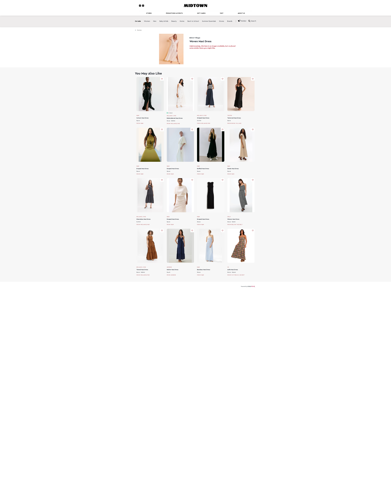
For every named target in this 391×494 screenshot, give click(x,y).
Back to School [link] (193, 21)
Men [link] (154, 21)
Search (253, 21)
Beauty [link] (174, 21)
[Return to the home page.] (195, 5)
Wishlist (243, 21)
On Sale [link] (138, 21)
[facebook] (140, 6)
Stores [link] (221, 21)
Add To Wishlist (162, 79)
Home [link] (182, 21)
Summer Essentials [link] (209, 21)
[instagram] (143, 6)
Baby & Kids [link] (163, 21)
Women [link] (147, 21)
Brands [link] (229, 21)
